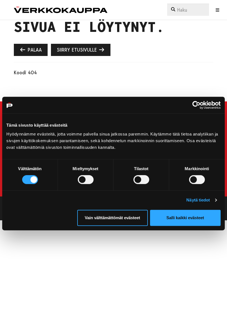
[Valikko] (217, 10)
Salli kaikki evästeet (185, 217)
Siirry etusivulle (78, 49)
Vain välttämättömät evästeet (112, 217)
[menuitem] (188, 9)
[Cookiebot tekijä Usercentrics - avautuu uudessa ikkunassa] (196, 105)
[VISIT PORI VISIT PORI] (60, 9)
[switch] (86, 179)
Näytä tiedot (198, 200)
